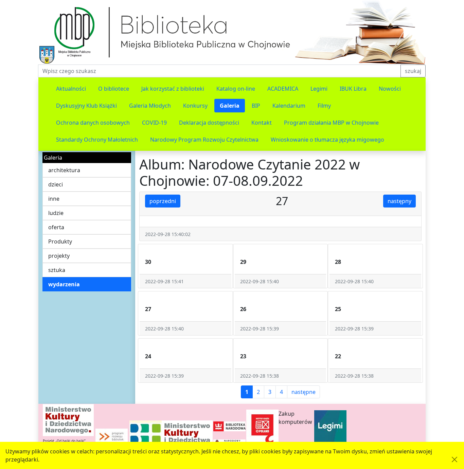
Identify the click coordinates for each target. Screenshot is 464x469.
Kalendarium (288, 105)
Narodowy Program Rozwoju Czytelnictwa (204, 139)
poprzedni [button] (162, 201)
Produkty (60, 241)
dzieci (55, 184)
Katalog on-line (235, 88)
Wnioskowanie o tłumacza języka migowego (327, 139)
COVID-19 (154, 122)
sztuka (56, 270)
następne (303, 392)
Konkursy (195, 105)
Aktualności (71, 88)
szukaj (413, 71)
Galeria (229, 105)
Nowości (390, 88)
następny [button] (399, 201)
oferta (56, 227)
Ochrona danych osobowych (93, 122)
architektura (64, 170)
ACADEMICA (282, 88)
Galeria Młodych (150, 105)
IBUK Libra (353, 88)
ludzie (56, 213)
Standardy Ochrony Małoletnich (97, 139)
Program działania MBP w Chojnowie (331, 122)
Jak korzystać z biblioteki (172, 88)
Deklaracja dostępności (209, 122)
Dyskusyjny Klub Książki (86, 105)
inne (53, 198)
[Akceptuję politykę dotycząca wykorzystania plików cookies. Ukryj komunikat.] (454, 459)
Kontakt (261, 122)
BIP (256, 105)
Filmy (324, 105)
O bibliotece (113, 88)
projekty (59, 255)
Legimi (318, 88)
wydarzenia (64, 284)
